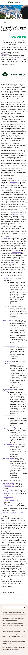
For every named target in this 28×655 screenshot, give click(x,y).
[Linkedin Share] (20, 37)
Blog (21, 612)
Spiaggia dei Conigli (10, 429)
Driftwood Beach (17, 252)
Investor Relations (14, 615)
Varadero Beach (9, 444)
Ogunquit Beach (8, 504)
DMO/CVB (9, 615)
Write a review (8, 612)
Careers (13, 612)
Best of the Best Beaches (17, 57)
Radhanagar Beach (9, 415)
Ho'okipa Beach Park (10, 492)
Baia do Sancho (15, 182)
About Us (4, 612)
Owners (20, 614)
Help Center (20, 615)
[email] (15, 37)
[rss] (12, 37)
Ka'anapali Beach (6, 238)
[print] (25, 37)
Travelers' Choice (15, 614)
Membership (17, 612)
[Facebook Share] (23, 37)
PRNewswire (5, 54)
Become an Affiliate (8, 614)
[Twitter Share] (18, 37)
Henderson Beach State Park (12, 493)
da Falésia (8, 389)
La (8, 505)
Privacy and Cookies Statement (11, 620)
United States (6, 607)
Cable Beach (7, 320)
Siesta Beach (7, 485)
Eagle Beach (7, 306)
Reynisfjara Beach (18, 214)
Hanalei (12, 262)
